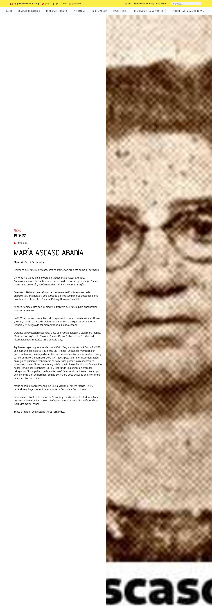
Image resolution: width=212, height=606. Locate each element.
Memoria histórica (56, 11)
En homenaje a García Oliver (188, 11)
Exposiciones (120, 11)
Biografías (80, 11)
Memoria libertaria (29, 11)
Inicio (9, 11)
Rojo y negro (99, 11)
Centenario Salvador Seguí (150, 11)
